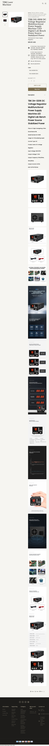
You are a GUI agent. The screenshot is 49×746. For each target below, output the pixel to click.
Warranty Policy (14, 716)
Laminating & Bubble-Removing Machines (23, 721)
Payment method (13, 710)
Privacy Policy (15, 719)
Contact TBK (5, 713)
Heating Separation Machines (23, 727)
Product (4, 711)
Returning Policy (14, 725)
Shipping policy (13, 713)
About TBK (5, 715)
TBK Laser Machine (8, 3)
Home (29, 12)
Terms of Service (13, 721)
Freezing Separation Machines (23, 716)
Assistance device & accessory (23, 732)
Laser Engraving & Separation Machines (23, 711)
